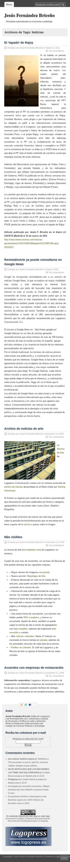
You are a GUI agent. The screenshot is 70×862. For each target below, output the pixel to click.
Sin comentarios (56, 51)
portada (46, 572)
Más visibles (13, 537)
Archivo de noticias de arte (23, 428)
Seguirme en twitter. (26, 704)
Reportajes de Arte (36, 576)
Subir (65, 858)
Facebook (30, 704)
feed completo (21, 628)
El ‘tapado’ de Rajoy (18, 42)
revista (27, 524)
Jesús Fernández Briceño (29, 15)
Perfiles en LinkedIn (21, 647)
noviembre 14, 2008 (55, 542)
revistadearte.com (31, 549)
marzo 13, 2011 (53, 48)
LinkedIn (34, 704)
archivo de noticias (13, 487)
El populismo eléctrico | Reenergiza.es (25, 796)
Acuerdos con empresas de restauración (33, 667)
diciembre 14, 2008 (55, 434)
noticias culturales (25, 636)
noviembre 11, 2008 (55, 673)
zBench (59, 856)
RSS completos (31, 617)
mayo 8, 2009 (52, 269)
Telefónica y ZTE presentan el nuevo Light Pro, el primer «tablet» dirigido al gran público (28, 762)
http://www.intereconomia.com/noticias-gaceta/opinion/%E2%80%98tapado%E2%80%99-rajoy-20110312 (31, 243)
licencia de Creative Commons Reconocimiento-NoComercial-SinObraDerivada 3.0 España (28, 819)
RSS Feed (21, 704)
